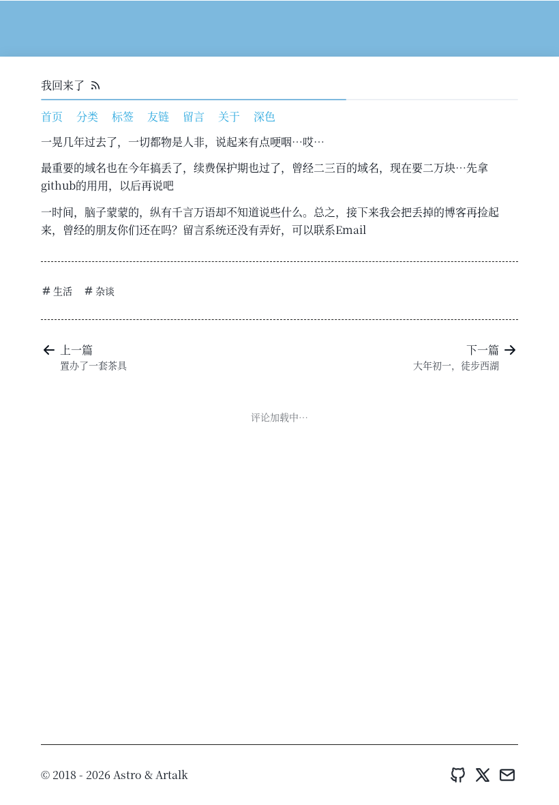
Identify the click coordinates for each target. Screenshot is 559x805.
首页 (52, 116)
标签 (123, 116)
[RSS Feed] (95, 85)
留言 (194, 116)
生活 (62, 290)
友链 (158, 116)
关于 (229, 116)
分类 (87, 116)
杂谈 (105, 290)
